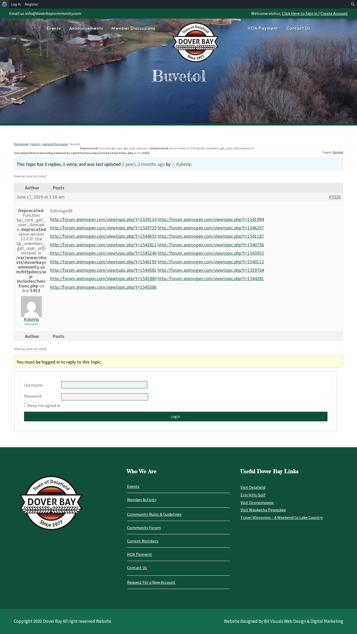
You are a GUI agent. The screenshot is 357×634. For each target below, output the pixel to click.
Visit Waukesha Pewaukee (263, 509)
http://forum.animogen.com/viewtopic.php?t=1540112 (211, 262)
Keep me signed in (44, 405)
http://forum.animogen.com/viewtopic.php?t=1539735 (103, 228)
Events (54, 28)
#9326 (335, 197)
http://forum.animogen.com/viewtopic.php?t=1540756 (211, 245)
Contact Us (298, 28)
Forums (35, 144)
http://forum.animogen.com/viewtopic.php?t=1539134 (103, 219)
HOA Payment (263, 28)
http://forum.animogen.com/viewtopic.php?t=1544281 (211, 278)
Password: (33, 396)
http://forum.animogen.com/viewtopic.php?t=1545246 (103, 253)
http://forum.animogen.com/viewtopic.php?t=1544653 (103, 236)
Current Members (142, 541)
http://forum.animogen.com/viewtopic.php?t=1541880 (103, 278)
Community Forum (144, 527)
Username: (33, 385)
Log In (175, 416)
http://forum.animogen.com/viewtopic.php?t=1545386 (103, 287)
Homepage (21, 144)
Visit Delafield (252, 487)
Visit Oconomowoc (257, 502)
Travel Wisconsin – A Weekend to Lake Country (281, 517)
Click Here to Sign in (300, 13)
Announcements (86, 28)
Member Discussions (133, 28)
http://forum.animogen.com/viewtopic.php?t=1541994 (211, 219)
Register (31, 4)
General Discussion (55, 144)
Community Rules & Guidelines (154, 514)
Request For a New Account (151, 582)
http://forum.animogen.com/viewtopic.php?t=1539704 (211, 270)
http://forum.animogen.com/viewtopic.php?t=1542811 (103, 245)
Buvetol (338, 152)
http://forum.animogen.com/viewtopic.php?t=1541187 (211, 236)
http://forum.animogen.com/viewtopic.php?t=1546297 (211, 228)
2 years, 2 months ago (143, 164)
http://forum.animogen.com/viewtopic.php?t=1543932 (211, 253)
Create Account (334, 13)
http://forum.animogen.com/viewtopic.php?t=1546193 (103, 262)
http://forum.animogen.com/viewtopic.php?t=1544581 (103, 270)
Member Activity (141, 499)
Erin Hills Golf (253, 494)
